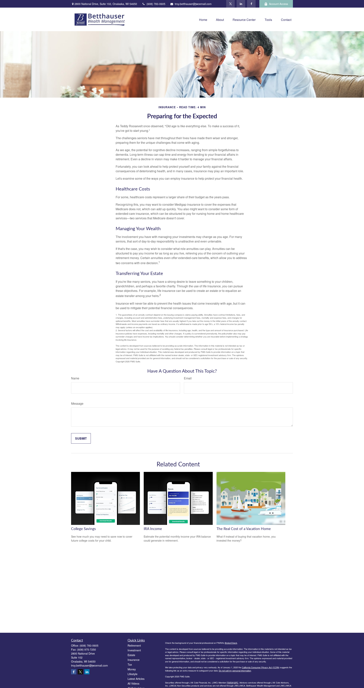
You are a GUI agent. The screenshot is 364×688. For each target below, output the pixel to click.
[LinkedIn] (241, 4)
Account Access (278, 4)
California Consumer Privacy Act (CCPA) (260, 667)
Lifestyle (132, 674)
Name (75, 378)
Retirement (134, 645)
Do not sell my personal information (235, 670)
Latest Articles (136, 679)
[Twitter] (230, 4)
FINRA (230, 682)
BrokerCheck (231, 642)
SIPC (236, 682)
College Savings (83, 529)
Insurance (134, 660)
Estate (131, 655)
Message (77, 403)
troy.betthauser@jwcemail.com (193, 4)
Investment (134, 650)
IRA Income (153, 529)
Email (188, 378)
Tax (130, 664)
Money (132, 669)
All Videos (133, 683)
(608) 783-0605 (156, 4)
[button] (203, 19)
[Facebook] (251, 4)
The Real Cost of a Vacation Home (244, 529)
